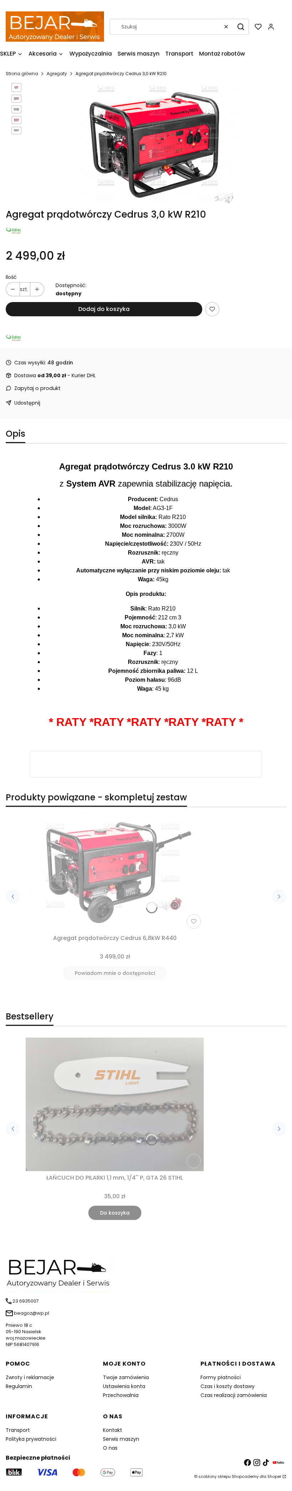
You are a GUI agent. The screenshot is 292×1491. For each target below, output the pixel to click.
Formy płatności (220, 1377)
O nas (110, 1447)
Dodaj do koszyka (104, 309)
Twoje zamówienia (126, 1377)
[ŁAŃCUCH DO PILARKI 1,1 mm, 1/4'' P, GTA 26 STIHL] (115, 1104)
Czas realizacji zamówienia (233, 1395)
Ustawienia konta (124, 1386)
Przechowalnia (121, 1395)
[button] (240, 27)
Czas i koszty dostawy (227, 1386)
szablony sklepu (214, 1476)
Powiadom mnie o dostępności (115, 973)
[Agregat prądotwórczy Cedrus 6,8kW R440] (115, 872)
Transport (18, 1430)
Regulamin (19, 1386)
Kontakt (112, 1430)
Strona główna (22, 74)
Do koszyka (115, 1212)
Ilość (11, 277)
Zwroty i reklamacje (30, 1377)
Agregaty (57, 74)
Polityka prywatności (31, 1439)
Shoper (274, 1476)
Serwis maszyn (121, 1439)
